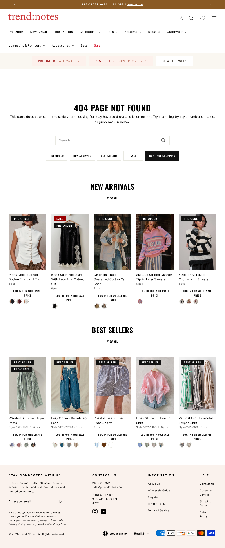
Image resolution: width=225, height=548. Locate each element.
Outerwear (175, 32)
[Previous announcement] (14, 4)
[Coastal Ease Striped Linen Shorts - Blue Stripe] (97, 444)
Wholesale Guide (159, 490)
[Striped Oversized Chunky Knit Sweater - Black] (182, 301)
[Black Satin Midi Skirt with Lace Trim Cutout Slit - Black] (54, 306)
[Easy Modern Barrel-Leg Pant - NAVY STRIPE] (68, 444)
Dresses (154, 32)
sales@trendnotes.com (107, 487)
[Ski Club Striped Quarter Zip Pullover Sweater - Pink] (139, 301)
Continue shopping (162, 156)
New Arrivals (39, 32)
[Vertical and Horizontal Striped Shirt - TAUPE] (189, 444)
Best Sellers (64, 32)
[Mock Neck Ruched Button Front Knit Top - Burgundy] (19, 301)
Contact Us (207, 483)
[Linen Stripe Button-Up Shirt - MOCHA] (153, 444)
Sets (84, 45)
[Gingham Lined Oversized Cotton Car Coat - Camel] (97, 306)
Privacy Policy (17, 524)
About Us (154, 483)
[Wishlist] (202, 18)
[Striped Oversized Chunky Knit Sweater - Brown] (189, 301)
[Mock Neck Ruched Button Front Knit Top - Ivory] (26, 301)
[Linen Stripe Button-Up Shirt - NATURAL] (160, 444)
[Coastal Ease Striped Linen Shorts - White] (111, 444)
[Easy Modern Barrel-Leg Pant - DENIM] (61, 444)
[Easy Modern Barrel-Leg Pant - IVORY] (54, 444)
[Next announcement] (210, 4)
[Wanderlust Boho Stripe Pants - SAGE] (26, 444)
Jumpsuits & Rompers (25, 45)
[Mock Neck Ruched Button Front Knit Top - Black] (12, 301)
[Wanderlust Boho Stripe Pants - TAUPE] (33, 444)
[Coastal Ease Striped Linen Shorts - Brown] (104, 444)
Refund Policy (204, 514)
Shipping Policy (205, 503)
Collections (88, 32)
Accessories (61, 45)
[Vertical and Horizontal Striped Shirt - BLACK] (182, 444)
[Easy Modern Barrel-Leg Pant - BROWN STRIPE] (75, 444)
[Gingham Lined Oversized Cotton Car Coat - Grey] (104, 306)
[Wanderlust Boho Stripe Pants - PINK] (19, 444)
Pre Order (16, 32)
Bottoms (131, 32)
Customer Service (206, 492)
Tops (111, 32)
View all (112, 198)
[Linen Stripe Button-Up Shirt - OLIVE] (146, 444)
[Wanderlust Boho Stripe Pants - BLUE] (12, 444)
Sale (97, 45)
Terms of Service (158, 510)
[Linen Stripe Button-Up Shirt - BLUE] (139, 444)
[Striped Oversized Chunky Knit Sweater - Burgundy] (196, 301)
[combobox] (112, 140)
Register (153, 497)
